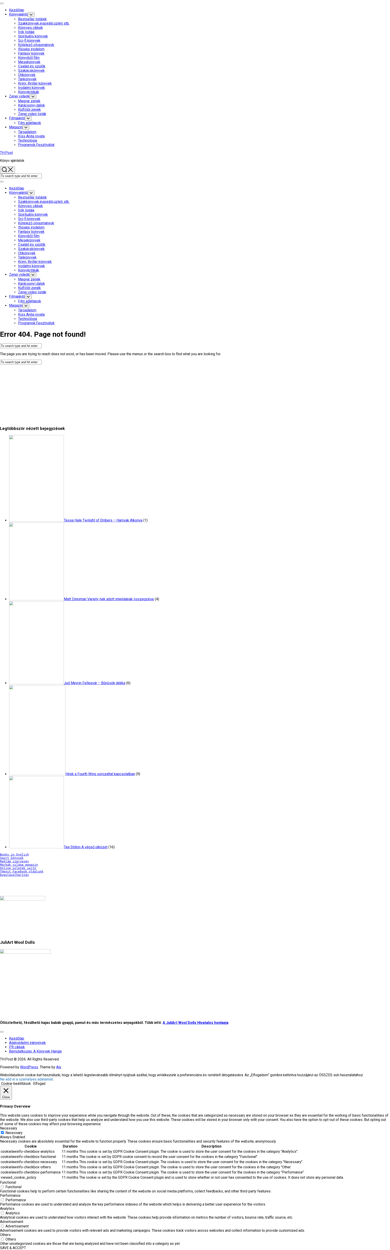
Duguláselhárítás (14, 875)
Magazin (16, 127)
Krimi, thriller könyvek (35, 83)
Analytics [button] (7, 1208)
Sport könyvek (11, 858)
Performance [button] (10, 1195)
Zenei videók (19, 96)
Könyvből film (28, 58)
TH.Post (6, 153)
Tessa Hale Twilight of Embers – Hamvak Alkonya (103, 520)
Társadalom (27, 132)
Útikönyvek (26, 75)
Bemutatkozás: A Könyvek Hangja (35, 1051)
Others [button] (5, 1235)
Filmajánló (17, 118)
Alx (58, 1067)
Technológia (27, 140)
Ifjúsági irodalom (31, 49)
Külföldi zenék (29, 109)
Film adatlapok (29, 123)
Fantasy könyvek (31, 53)
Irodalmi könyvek (31, 88)
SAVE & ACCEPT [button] (13, 1248)
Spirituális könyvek (33, 36)
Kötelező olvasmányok (36, 45)
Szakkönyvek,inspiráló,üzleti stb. (44, 23)
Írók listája (26, 32)
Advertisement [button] (11, 1222)
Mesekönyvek (29, 62)
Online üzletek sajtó (18, 868)
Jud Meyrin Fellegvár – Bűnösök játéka (94, 683)
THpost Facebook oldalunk (21, 871)
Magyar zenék (29, 101)
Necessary (14, 1133)
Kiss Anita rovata (31, 136)
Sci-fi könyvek (29, 40)
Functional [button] (8, 1182)
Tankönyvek (27, 79)
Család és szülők (31, 66)
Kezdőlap (16, 10)
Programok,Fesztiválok (36, 145)
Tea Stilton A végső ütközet (85, 847)
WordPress (29, 1067)
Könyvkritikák (28, 92)
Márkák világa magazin (19, 864)
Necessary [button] (8, 1128)
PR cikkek (17, 1047)
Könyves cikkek (30, 28)
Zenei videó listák (32, 114)
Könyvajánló (18, 14)
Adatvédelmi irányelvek (27, 1043)
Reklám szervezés (14, 861)
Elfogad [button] (39, 1083)
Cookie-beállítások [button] (16, 1083)
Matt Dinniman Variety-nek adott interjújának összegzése (109, 599)
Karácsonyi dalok (31, 105)
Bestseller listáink (32, 19)
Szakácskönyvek (31, 70)
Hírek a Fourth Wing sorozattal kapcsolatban (100, 774)
